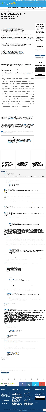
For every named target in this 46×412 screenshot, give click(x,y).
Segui (43, 67)
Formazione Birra (20, 141)
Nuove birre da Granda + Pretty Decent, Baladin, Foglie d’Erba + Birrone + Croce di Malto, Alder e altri (22, 164)
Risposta (5, 177)
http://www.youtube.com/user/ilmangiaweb (11, 342)
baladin (5, 131)
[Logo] (9, 3)
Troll (32, 124)
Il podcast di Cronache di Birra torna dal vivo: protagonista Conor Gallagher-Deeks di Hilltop (40, 36)
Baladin (25, 124)
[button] (44, 0)
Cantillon (8, 52)
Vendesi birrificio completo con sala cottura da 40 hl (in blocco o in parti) (25, 7)
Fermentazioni (10, 142)
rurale (5, 132)
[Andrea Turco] (2, 11)
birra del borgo (13, 131)
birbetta (8, 131)
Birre (24, 13)
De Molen (27, 65)
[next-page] (44, 8)
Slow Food (8, 28)
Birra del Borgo (11, 118)
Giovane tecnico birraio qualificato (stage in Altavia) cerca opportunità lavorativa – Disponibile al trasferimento (28, 403)
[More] (31, 24)
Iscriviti (40, 55)
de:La (5, 189)
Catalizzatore (6, 309)
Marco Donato (11, 279)
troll (8, 132)
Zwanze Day (21, 52)
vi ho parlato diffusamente (27, 73)
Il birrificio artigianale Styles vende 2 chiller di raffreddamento (13, 7)
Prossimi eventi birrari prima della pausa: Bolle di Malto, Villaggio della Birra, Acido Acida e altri (40, 32)
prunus (2, 132)
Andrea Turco (5, 11)
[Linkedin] (9, 143)
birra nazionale (19, 131)
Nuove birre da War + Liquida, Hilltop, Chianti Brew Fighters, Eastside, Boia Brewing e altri (37, 164)
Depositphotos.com (24, 410)
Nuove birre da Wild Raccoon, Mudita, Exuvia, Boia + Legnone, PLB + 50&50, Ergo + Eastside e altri (8, 164)
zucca (11, 132)
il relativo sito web (24, 66)
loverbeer (31, 131)
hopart (27, 131)
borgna (24, 131)
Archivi (40, 74)
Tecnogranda (9, 38)
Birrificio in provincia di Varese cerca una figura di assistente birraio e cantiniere (37, 8)
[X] (11, 143)
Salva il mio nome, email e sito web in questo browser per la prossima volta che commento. (14, 370)
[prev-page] (7, 8)
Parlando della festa (29, 116)
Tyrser (8, 267)
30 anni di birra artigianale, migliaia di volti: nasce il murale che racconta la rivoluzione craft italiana (40, 27)
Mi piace (43, 65)
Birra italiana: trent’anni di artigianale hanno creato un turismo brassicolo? (40, 40)
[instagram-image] (3, 379)
